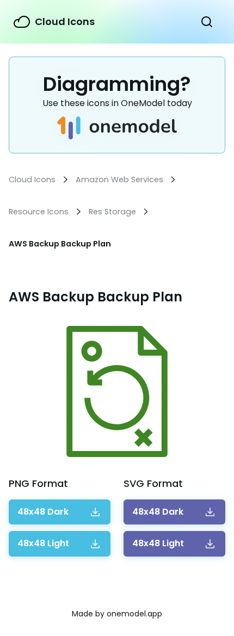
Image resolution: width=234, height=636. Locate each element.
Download (43, 512)
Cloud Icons (65, 21)
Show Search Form (206, 21)
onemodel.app (134, 613)
